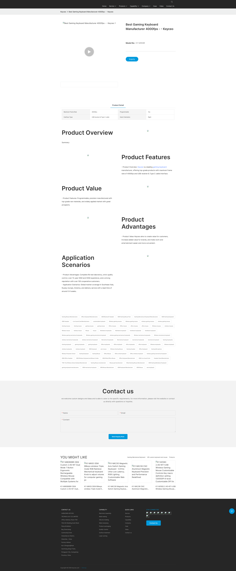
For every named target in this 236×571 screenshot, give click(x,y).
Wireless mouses (156, 326)
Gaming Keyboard (83, 353)
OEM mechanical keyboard (89, 367)
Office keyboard (118, 344)
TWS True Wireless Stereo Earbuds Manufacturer (74, 363)
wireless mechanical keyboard (90, 339)
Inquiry (132, 59)
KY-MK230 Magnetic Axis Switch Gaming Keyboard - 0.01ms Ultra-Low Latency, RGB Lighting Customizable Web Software (118, 487)
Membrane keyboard (120, 330)
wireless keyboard (80, 349)
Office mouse (123, 326)
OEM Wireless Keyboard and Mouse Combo (87, 358)
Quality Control (103, 529)
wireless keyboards (67, 349)
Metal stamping (103, 523)
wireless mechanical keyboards (70, 339)
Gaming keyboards (168, 339)
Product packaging (105, 526)
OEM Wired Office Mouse (108, 358)
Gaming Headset (131, 349)
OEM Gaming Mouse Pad (124, 316)
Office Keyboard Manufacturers (89, 316)
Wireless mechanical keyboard (162, 335)
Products (172, 457)
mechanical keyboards (138, 339)
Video (127, 529)
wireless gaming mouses (148, 321)
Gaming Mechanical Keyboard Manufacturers (146, 316)
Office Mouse (107, 353)
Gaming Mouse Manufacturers (69, 316)
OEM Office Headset (67, 358)
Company (128, 523)
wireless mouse (78, 330)
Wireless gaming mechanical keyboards (72, 335)
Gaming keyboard (66, 344)
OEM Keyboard (93, 349)
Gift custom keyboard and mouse (157, 457)
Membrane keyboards (105, 330)
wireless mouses (169, 326)
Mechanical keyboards (107, 339)
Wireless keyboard (169, 344)
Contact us (128, 532)
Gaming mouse (78, 326)
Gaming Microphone (156, 349)
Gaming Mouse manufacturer (98, 363)
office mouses (134, 326)
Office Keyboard (143, 349)
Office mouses (112, 326)
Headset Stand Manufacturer (161, 358)
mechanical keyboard (153, 339)
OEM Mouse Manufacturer (107, 367)
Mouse (87, 330)
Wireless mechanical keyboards (142, 335)
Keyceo (63, 12)
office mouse (145, 326)
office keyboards (130, 344)
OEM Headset (65, 321)
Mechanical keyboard (122, 339)
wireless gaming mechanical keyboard (156, 353)
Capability (128, 520)
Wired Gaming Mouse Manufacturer (135, 363)
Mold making (103, 516)
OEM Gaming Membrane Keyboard (157, 363)
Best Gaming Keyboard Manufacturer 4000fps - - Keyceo (91, 12)
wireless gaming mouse (164, 321)
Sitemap (83, 568)
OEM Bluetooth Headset (107, 316)
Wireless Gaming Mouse (116, 349)
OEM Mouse (140, 367)
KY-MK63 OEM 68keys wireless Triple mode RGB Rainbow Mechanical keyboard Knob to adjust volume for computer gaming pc (94, 487)
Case (126, 526)
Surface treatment (104, 532)
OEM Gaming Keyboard (168, 316)
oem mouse (103, 349)
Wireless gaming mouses (115, 321)
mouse (94, 330)
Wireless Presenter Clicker (68, 353)
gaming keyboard (160, 167)
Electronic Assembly (105, 513)
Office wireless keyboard (136, 353)
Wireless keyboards (155, 344)
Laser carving (103, 536)
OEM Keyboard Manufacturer (125, 367)
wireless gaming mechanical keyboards (120, 335)
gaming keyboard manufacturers (70, 367)
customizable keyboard (99, 321)
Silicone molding (104, 520)
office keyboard (142, 344)
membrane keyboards (135, 330)
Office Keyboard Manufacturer (127, 358)
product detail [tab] (118, 105)
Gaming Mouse (96, 353)
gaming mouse (101, 326)
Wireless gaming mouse (132, 321)
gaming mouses (89, 326)
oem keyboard (150, 367)
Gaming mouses (66, 326)
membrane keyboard (150, 330)
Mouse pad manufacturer (116, 363)
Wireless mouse (66, 330)
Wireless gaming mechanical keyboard (96, 335)
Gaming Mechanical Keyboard (136, 457)
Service (127, 513)
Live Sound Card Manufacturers (81, 321)
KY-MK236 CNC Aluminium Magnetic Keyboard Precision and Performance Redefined (141, 487)
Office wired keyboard (120, 353)
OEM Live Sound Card (144, 358)
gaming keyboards (79, 344)
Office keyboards (105, 344)
